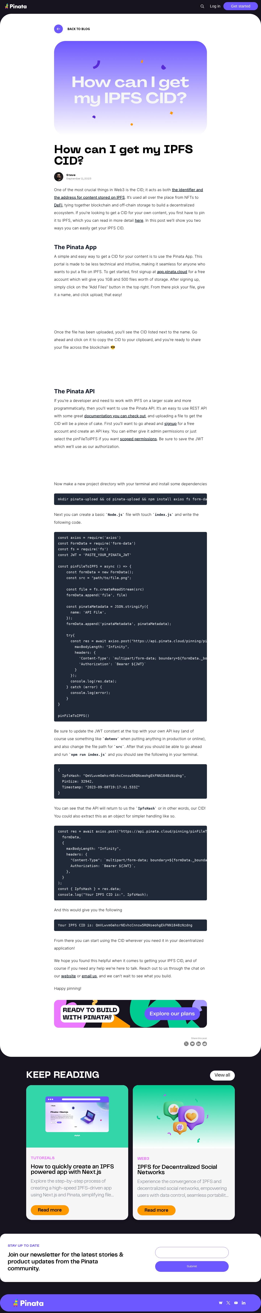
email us (89, 976)
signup (170, 423)
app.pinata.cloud (172, 271)
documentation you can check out (115, 416)
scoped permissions (138, 439)
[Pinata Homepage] (28, 1303)
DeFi (58, 205)
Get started (240, 6)
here (139, 220)
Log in (215, 6)
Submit (192, 1266)
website (68, 976)
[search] (202, 6)
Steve (70, 175)
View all (222, 1075)
